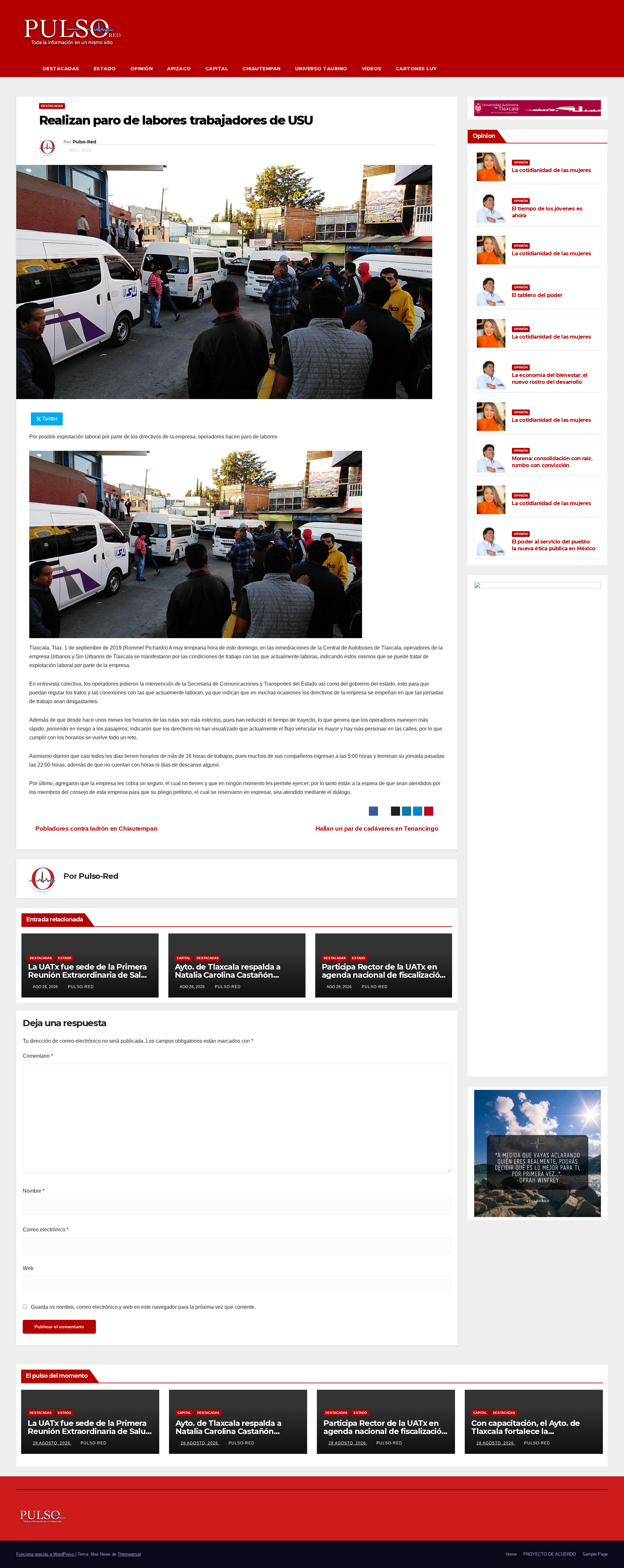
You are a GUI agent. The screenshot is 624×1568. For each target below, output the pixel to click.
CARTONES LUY (416, 69)
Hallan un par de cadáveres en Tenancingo (378, 828)
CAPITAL (216, 69)
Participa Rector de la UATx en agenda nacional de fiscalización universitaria (383, 975)
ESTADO (105, 69)
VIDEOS (372, 69)
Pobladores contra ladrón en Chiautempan (95, 828)
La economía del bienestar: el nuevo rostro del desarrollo (550, 378)
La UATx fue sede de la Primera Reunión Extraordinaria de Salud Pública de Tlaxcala (89, 975)
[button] (603, 68)
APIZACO (179, 69)
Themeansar (129, 1554)
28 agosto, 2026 (52, 1443)
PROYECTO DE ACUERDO (549, 1554)
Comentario (38, 1056)
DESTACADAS (61, 69)
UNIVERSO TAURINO (321, 69)
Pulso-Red (84, 142)
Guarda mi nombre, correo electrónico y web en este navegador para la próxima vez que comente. (143, 1307)
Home (511, 1554)
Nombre (34, 1191)
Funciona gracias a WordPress (45, 1554)
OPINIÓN (141, 69)
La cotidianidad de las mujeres (551, 170)
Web (28, 1268)
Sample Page (595, 1554)
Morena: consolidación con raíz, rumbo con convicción (552, 461)
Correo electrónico (46, 1229)
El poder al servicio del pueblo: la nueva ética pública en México (553, 545)
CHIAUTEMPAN (261, 69)
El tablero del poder (537, 295)
